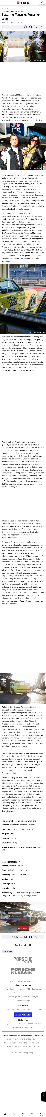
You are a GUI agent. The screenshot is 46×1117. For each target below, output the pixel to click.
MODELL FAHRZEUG (14, 1047)
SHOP (9, 1039)
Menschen (7, 951)
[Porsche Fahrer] (24, 3)
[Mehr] (44, 1099)
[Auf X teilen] (35, 27)
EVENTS (37, 1047)
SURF (20, 1043)
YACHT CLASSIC (25, 1039)
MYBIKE (38, 1043)
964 (7, 8)
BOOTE (35, 1039)
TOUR (32, 1043)
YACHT (15, 1039)
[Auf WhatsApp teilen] (25, 27)
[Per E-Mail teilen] (41, 27)
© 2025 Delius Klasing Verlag (22, 1053)
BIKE (25, 1043)
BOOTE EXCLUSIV (10, 1043)
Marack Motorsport (35, 777)
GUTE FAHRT (27, 1047)
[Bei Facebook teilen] (30, 27)
